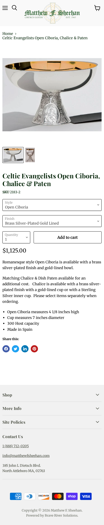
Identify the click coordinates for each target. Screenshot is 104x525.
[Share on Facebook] (6, 348)
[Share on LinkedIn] (25, 348)
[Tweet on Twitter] (15, 348)
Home (7, 34)
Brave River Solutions (61, 515)
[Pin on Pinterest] (34, 348)
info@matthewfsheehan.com (26, 456)
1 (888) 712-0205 (15, 446)
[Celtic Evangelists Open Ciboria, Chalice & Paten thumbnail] (13, 155)
